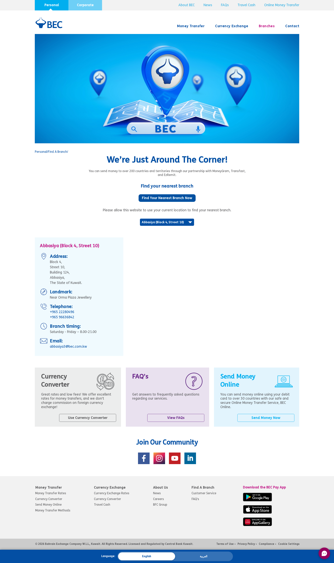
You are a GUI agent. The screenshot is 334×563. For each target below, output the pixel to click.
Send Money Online (48, 504)
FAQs (225, 5)
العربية (203, 556)
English (146, 556)
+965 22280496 (62, 312)
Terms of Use (225, 544)
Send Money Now (265, 418)
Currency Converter (48, 499)
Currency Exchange (231, 26)
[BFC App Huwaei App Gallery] (257, 525)
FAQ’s (195, 499)
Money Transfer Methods (52, 510)
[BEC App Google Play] (257, 500)
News (208, 5)
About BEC (186, 5)
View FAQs (176, 418)
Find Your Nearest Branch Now (167, 198)
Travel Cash (246, 5)
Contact (292, 26)
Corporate (85, 5)
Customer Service (204, 493)
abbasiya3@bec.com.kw (68, 346)
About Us (160, 487)
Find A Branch (203, 487)
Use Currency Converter (87, 418)
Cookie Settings (288, 544)
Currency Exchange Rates (111, 493)
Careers (158, 499)
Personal (51, 5)
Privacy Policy (246, 544)
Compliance (266, 544)
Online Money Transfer (281, 5)
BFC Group (160, 504)
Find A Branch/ (58, 152)
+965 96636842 (62, 317)
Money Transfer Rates (50, 493)
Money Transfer (191, 26)
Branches (267, 26)
